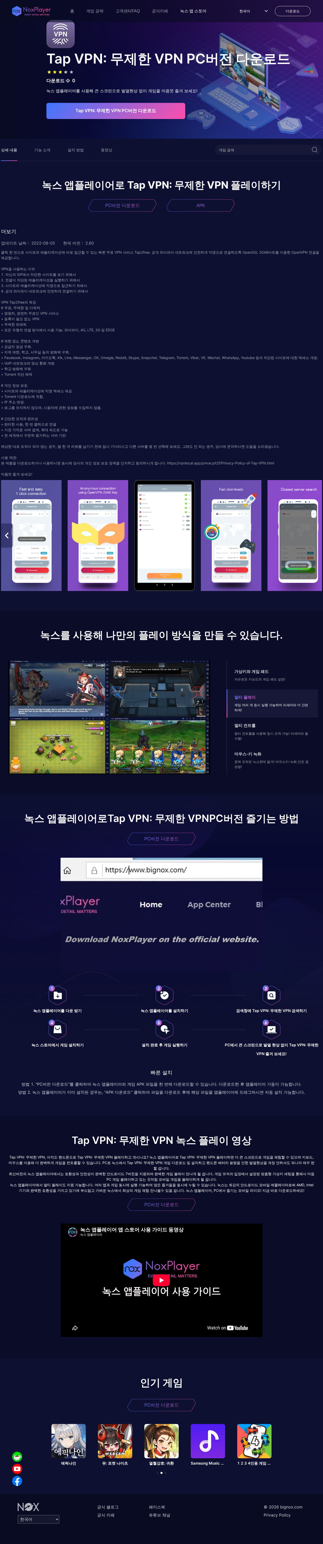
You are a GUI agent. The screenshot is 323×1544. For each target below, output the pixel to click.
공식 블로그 (108, 1506)
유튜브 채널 (159, 1515)
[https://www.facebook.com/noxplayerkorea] (17, 1481)
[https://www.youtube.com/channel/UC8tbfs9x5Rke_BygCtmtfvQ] (17, 1469)
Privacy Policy (277, 1515)
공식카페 (160, 11)
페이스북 (157, 1506)
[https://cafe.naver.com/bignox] (17, 1457)
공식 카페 (106, 1515)
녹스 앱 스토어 (193, 11)
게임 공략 (94, 11)
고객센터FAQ (128, 11)
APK (200, 205)
